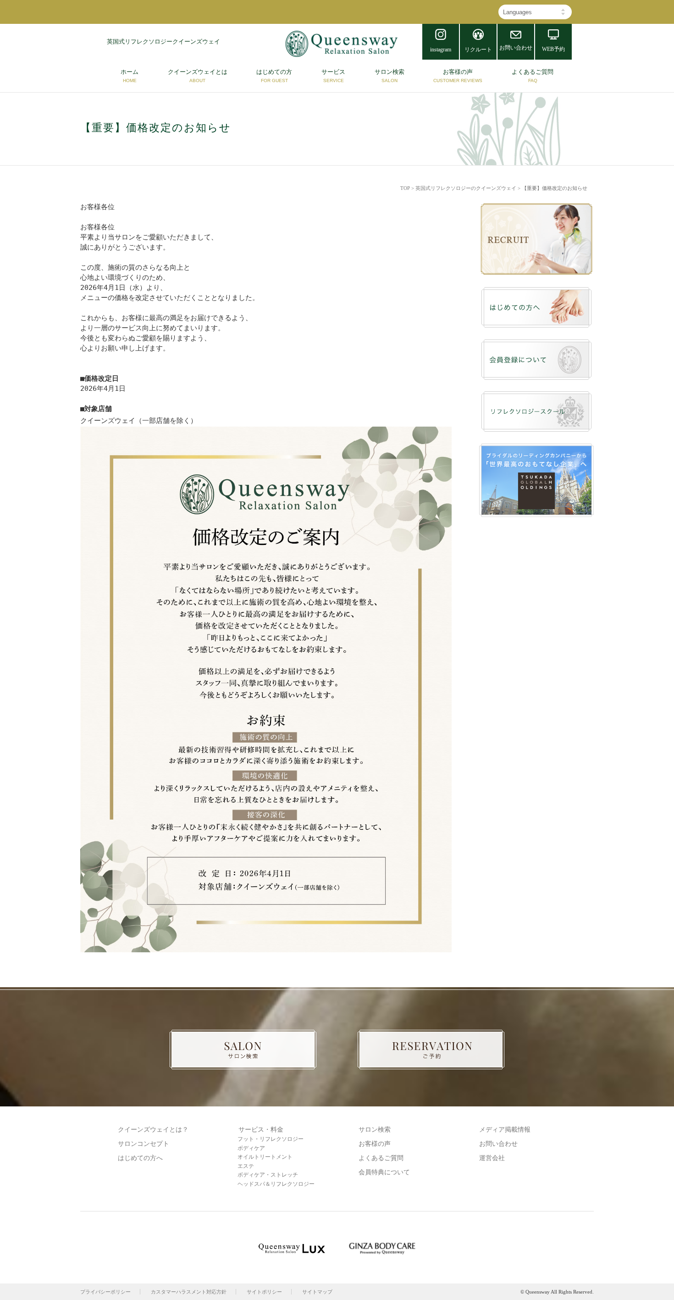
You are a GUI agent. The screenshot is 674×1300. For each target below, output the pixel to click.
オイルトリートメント (265, 1157)
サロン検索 (375, 1129)
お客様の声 (375, 1143)
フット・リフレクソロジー (271, 1139)
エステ (246, 1166)
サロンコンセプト (143, 1143)
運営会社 (492, 1158)
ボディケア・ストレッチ (268, 1175)
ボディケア (251, 1148)
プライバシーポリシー (105, 1291)
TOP (405, 188)
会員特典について (384, 1172)
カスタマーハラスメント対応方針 (189, 1291)
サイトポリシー (264, 1291)
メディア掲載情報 (504, 1129)
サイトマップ (317, 1291)
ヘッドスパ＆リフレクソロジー (276, 1184)
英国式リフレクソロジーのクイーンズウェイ (465, 188)
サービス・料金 (260, 1129)
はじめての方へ (140, 1158)
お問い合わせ (498, 1143)
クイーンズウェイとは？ (153, 1129)
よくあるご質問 (381, 1158)
